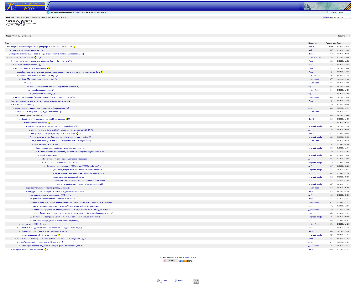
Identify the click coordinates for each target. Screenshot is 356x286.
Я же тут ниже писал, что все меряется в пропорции (64, 159)
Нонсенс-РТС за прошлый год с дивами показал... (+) (39, 112)
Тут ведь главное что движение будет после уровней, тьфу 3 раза (39, 101)
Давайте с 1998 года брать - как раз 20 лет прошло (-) (46, 119)
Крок (310, 206)
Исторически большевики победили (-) (30, 249)
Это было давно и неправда (36, 123)
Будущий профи (315, 126)
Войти (63, 18)
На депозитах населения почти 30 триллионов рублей (52, 199)
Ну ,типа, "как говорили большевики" (31, 68)
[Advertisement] (178, 272)
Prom (310, 61)
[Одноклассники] (185, 261)
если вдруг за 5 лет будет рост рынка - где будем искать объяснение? (55, 191)
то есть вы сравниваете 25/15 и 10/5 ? (60, 162)
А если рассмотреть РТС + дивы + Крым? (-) (42, 235)
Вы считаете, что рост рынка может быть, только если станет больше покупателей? (65, 217)
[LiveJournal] (191, 261)
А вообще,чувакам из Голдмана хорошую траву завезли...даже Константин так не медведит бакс (58, 72)
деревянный (313, 79)
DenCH (311, 47)
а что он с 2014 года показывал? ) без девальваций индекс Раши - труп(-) (50, 228)
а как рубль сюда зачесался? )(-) (27, 65)
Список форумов (22, 18)
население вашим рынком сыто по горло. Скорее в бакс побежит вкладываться (65, 206)
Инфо (187, 257)
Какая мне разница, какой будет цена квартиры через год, (60, 148)
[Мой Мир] (188, 261)
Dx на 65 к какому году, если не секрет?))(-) (40, 79)
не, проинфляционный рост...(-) (41, 90)
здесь (103, 12)
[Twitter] (182, 261)
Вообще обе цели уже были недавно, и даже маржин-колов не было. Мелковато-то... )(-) (46, 54)
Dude (310, 50)
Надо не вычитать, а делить (46, 144)
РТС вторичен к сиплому (23, 105)
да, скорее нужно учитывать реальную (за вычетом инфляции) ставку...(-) (63, 141)
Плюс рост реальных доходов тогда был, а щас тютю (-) (55, 133)
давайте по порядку (48, 155)
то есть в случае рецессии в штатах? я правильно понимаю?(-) (52, 86)
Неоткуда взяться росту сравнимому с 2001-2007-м (49, 195)
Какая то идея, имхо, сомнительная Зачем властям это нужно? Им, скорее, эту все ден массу (72, 202)
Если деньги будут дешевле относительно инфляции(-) (55, 220)
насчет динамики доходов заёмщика (68, 177)
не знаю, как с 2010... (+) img (34, 224)
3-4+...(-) (27, 83)
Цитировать (26, 36)
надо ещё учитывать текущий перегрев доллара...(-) (48, 188)
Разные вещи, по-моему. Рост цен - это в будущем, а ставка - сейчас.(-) (60, 137)
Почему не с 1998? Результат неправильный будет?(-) (44, 231)
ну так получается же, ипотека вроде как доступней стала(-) (51, 126)
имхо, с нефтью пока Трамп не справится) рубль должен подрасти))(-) (45, 97)
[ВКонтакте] (179, 261)
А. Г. (21, 23)
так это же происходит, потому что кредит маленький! (80, 184)
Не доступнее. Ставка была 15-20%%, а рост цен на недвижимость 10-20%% (60, 130)
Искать (56, 18)
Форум (326, 17)
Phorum (193, 257)
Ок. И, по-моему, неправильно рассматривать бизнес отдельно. (76, 170)
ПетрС (311, 54)
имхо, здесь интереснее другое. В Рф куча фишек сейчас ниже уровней (52, 246)
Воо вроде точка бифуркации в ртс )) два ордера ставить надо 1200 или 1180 (40, 47)
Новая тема (46, 18)
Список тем (35, 18)
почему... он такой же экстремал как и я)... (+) (38, 76)
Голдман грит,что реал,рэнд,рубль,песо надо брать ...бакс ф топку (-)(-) (41, 61)
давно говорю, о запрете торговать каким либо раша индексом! (42, 108)
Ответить (16, 36)
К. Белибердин (314, 57)
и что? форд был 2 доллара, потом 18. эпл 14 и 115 (41, 242)
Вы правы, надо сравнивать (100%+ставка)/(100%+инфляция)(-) (74, 166)
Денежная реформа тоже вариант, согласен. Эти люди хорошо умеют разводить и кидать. (72, 210)
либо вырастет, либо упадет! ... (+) (25, 57)
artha (310, 65)
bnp (309, 86)
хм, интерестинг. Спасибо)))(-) (42, 94)
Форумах (76, 12)
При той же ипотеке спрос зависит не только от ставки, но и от (77, 173)
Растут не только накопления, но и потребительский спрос (80, 181)
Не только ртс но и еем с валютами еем (26, 50)
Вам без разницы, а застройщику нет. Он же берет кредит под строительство (71, 152)
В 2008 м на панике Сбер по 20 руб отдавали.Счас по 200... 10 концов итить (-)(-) (51, 239)
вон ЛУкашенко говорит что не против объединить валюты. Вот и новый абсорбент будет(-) (74, 213)
